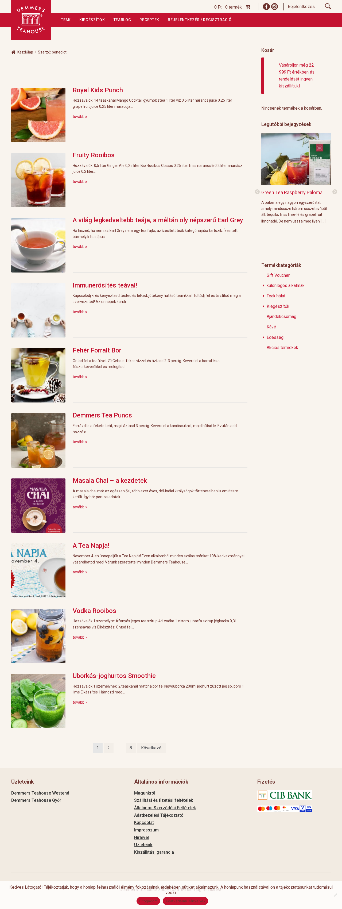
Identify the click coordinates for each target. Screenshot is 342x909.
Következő (151, 747)
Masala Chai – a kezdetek (110, 480)
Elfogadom (148, 901)
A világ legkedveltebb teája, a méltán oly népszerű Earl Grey (158, 220)
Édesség (275, 337)
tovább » (80, 116)
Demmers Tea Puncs (102, 415)
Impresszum (146, 830)
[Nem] (335, 895)
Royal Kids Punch (98, 90)
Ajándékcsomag (281, 316)
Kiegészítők (92, 20)
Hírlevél (141, 837)
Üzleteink (143, 844)
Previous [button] (257, 192)
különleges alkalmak (286, 285)
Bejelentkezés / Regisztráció (200, 20)
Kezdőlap (25, 52)
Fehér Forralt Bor (97, 350)
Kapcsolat (144, 822)
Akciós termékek (282, 347)
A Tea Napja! (91, 545)
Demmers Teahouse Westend (40, 793)
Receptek (149, 20)
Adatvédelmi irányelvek (185, 901)
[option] (296, 178)
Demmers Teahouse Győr (36, 800)
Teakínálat (276, 295)
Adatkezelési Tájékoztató (159, 815)
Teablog (122, 20)
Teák (66, 20)
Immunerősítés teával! (105, 285)
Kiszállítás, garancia (154, 852)
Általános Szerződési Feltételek (165, 807)
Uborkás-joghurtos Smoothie (114, 676)
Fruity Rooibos (94, 155)
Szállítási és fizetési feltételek (163, 800)
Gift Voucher (278, 275)
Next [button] (334, 192)
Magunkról (144, 793)
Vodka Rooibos (94, 611)
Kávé (271, 326)
